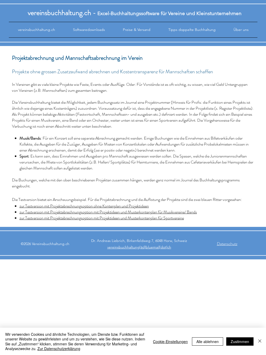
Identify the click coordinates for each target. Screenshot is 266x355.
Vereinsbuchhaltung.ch (50, 243)
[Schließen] (260, 341)
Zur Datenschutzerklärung (58, 348)
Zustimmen (240, 341)
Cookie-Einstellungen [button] (170, 341)
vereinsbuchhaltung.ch (59, 13)
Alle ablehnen (207, 341)
